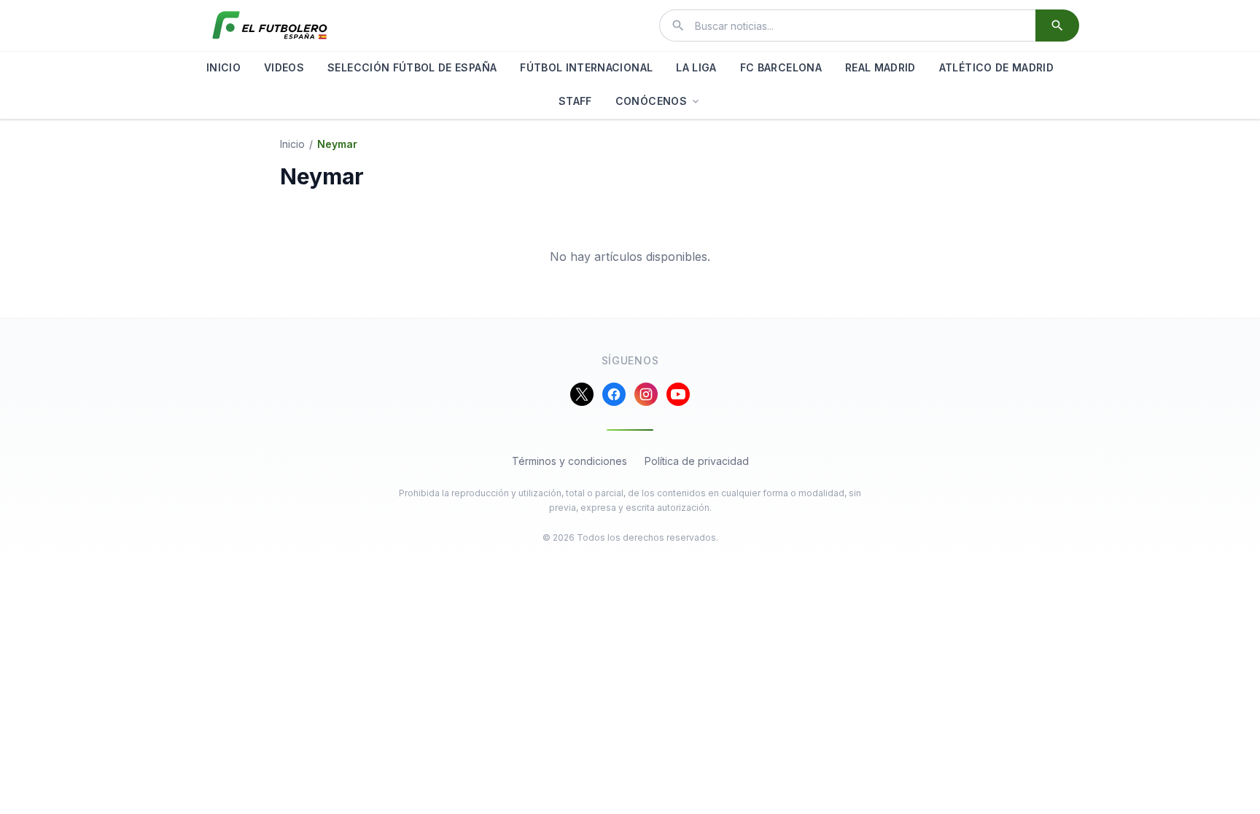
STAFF (575, 101)
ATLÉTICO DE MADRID (996, 67)
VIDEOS (284, 67)
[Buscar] (1057, 25)
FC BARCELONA (781, 67)
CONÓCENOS (651, 101)
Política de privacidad (697, 461)
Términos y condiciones (569, 461)
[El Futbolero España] (270, 25)
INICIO (223, 67)
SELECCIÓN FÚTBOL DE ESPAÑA (412, 67)
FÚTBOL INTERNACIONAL (586, 67)
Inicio (292, 144)
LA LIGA (696, 67)
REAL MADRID (880, 67)
